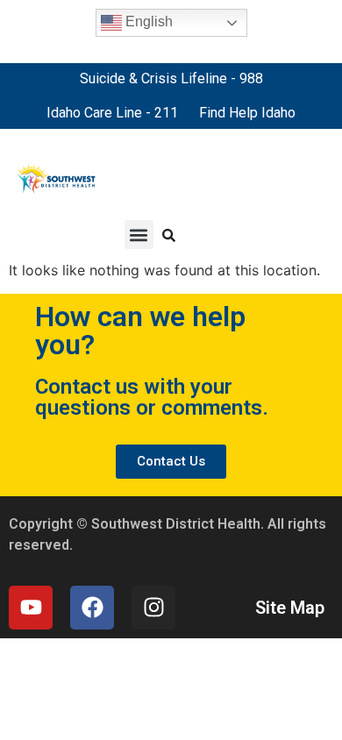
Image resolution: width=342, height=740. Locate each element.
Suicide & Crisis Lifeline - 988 (171, 78)
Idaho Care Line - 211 (112, 112)
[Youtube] (31, 608)
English (147, 21)
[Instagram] (153, 608)
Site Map (289, 607)
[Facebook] (92, 608)
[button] (139, 234)
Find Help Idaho (247, 112)
